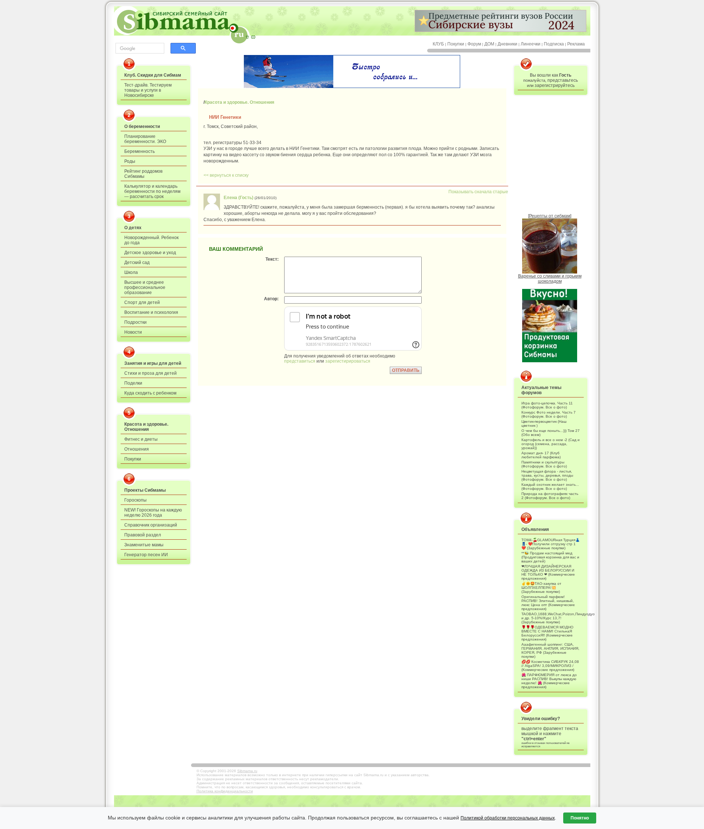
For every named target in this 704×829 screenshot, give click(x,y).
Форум (474, 44)
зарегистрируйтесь (555, 85)
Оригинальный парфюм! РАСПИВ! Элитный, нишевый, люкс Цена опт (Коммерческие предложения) (548, 603)
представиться (299, 361)
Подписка (554, 44)
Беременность (139, 151)
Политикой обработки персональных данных (508, 818)
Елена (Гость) (238, 197)
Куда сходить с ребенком (150, 393)
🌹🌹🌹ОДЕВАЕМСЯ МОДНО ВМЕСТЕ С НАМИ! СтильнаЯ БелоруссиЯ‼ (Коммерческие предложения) (547, 633)
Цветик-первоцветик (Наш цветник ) (543, 423)
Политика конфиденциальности (225, 791)
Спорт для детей (142, 302)
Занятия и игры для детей (152, 363)
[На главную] (247, 37)
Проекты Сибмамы (145, 490)
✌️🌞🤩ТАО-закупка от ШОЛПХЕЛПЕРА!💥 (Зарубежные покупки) (541, 588)
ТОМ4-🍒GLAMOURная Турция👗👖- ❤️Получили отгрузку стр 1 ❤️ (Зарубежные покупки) (550, 544)
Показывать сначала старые (478, 191)
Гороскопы (135, 500)
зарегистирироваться (347, 361)
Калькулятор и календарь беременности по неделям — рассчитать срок (152, 191)
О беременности (142, 126)
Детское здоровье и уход (150, 252)
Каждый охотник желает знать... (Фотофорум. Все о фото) (550, 487)
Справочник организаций (150, 525)
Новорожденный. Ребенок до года (151, 240)
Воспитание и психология (151, 312)
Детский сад (137, 262)
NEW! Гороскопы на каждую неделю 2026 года (153, 512)
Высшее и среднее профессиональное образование (144, 287)
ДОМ (489, 44)
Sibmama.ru (247, 771)
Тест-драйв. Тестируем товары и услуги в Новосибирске (148, 90)
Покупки (455, 44)
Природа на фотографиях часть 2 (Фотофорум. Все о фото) (549, 496)
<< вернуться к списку (226, 175)
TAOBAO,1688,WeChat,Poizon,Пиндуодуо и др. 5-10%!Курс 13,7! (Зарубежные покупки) (550, 618)
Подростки (135, 322)
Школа (131, 272)
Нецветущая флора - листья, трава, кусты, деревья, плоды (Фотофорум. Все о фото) (547, 475)
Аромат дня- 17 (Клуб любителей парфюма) (541, 455)
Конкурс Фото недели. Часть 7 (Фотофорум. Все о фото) (548, 414)
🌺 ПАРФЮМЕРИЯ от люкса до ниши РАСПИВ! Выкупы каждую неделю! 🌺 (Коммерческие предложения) (549, 681)
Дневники (507, 44)
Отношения (136, 449)
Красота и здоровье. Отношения (146, 427)
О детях (133, 227)
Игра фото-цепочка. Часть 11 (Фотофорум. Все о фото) (547, 405)
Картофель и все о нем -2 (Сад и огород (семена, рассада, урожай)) (550, 444)
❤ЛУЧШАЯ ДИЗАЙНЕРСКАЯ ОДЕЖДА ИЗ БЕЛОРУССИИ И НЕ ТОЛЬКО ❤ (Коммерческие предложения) (548, 572)
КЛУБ (438, 44)
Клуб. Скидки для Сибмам (152, 75)
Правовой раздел (142, 535)
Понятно (580, 818)
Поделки (133, 383)
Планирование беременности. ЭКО (145, 139)
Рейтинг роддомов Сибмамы (143, 174)
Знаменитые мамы (144, 544)
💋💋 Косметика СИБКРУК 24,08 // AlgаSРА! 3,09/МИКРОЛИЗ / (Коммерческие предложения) (550, 666)
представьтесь (562, 80)
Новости (133, 332)
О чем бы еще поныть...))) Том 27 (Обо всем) (550, 433)
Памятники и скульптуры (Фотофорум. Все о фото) (544, 464)
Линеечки (530, 44)
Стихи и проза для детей (150, 373)
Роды (129, 161)
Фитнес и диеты (141, 439)
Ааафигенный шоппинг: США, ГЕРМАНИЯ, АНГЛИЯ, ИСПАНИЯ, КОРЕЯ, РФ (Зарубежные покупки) (550, 650)
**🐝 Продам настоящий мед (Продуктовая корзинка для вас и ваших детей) (550, 557)
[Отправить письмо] (253, 37)
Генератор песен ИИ (146, 554)
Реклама (576, 44)
